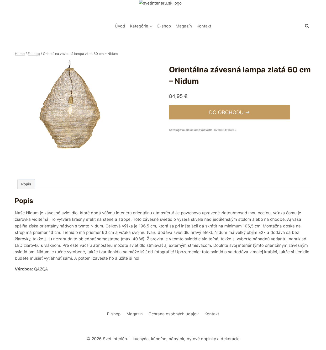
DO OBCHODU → (229, 112)
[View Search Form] (307, 26)
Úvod (120, 26)
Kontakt (204, 26)
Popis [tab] (26, 184)
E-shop (164, 26)
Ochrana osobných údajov (173, 314)
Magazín (184, 26)
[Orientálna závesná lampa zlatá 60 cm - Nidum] (70, 115)
